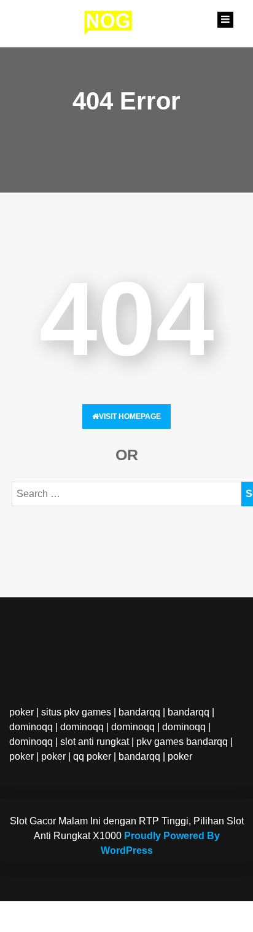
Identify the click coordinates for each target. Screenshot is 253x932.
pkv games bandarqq (182, 741)
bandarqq (139, 712)
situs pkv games (76, 712)
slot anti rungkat (94, 741)
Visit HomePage (130, 416)
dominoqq (31, 727)
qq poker (92, 756)
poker (21, 712)
